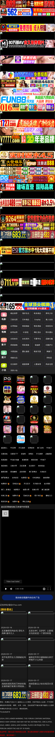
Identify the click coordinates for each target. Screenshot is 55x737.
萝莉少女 (49, 313)
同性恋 (49, 357)
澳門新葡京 (5, 477)
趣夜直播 (4, 472)
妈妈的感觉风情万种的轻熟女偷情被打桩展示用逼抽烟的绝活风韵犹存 (14, 686)
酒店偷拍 (4, 466)
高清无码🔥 (5, 501)
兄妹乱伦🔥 (27, 495)
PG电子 (49, 448)
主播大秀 (13, 466)
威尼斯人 (4, 448)
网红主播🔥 (27, 501)
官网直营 (31, 448)
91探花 (25, 332)
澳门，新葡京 (6, 489)
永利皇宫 (15, 477)
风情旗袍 (13, 345)
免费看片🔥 (25, 477)
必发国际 (23, 472)
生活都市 (13, 364)
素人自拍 (49, 319)
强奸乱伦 (25, 313)
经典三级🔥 (5, 495)
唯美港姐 (37, 326)
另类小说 (13, 370)
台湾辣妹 (13, 326)
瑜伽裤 (37, 345)
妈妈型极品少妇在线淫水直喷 (41, 684)
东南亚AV (49, 326)
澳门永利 (40, 448)
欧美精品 (37, 313)
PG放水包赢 (14, 460)
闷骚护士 (49, 345)
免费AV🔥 (16, 501)
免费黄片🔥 (5, 483)
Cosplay (37, 319)
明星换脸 (25, 345)
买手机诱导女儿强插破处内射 (14, 658)
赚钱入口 (49, 495)
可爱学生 (37, 338)
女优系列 (25, 338)
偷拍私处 (41, 466)
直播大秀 (35, 489)
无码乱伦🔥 (16, 483)
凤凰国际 (4, 460)
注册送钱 (4, 454)
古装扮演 (13, 338)
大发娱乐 (43, 472)
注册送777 (14, 454)
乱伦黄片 (32, 466)
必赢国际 (49, 454)
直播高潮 (25, 460)
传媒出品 (13, 357)
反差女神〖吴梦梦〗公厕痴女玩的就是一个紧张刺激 (41, 631)
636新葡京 (36, 477)
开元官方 (27, 483)
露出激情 (25, 351)
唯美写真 (37, 351)
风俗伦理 (49, 364)
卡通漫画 (13, 351)
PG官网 (13, 448)
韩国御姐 (25, 326)
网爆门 (49, 351)
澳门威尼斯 (46, 489)
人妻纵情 (37, 364)
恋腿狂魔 (49, 338)
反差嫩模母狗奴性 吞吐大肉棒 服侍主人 (13, 631)
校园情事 (25, 364)
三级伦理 (13, 319)
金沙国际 (47, 483)
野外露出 (49, 332)
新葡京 (31, 454)
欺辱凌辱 (13, 332)
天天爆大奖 (37, 483)
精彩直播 (34, 460)
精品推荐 (13, 313)
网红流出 (37, 332)
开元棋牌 (22, 448)
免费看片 (17, 489)
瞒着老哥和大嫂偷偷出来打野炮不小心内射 (41, 658)
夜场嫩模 (13, 472)
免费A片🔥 (16, 495)
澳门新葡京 (33, 472)
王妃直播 (23, 466)
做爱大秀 (26, 489)
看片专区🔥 (38, 495)
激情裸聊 (46, 477)
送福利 (23, 454)
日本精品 (25, 319)
